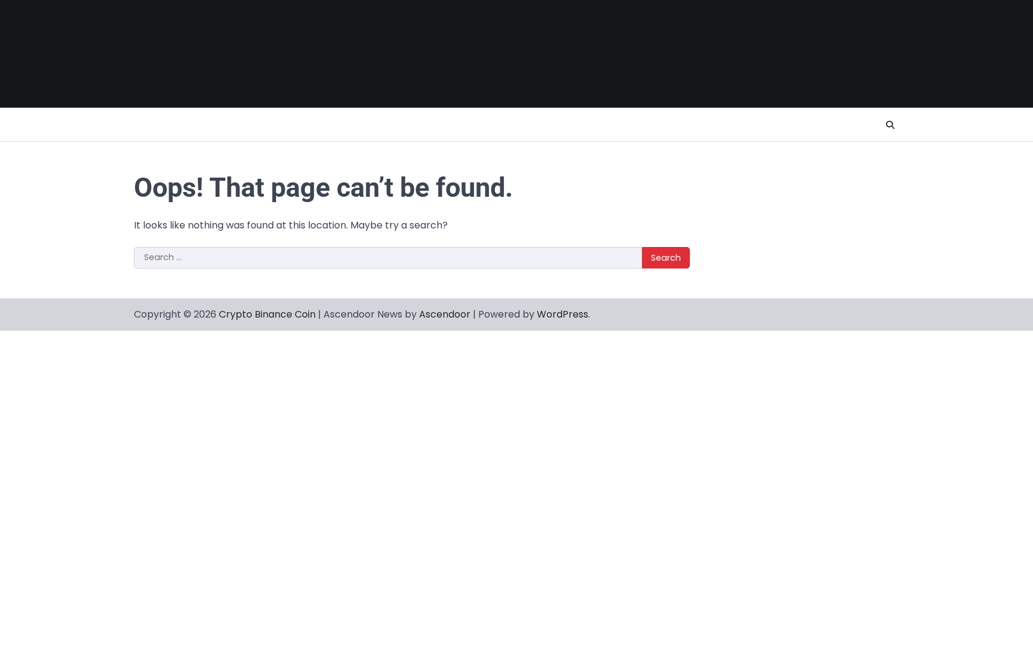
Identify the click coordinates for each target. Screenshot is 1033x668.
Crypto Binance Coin (267, 314)
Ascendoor (444, 314)
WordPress (562, 314)
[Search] (890, 125)
